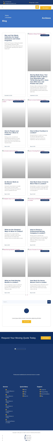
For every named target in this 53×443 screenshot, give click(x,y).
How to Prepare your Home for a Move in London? (12, 132)
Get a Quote (26, 321)
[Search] (49, 302)
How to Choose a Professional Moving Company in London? (37, 231)
